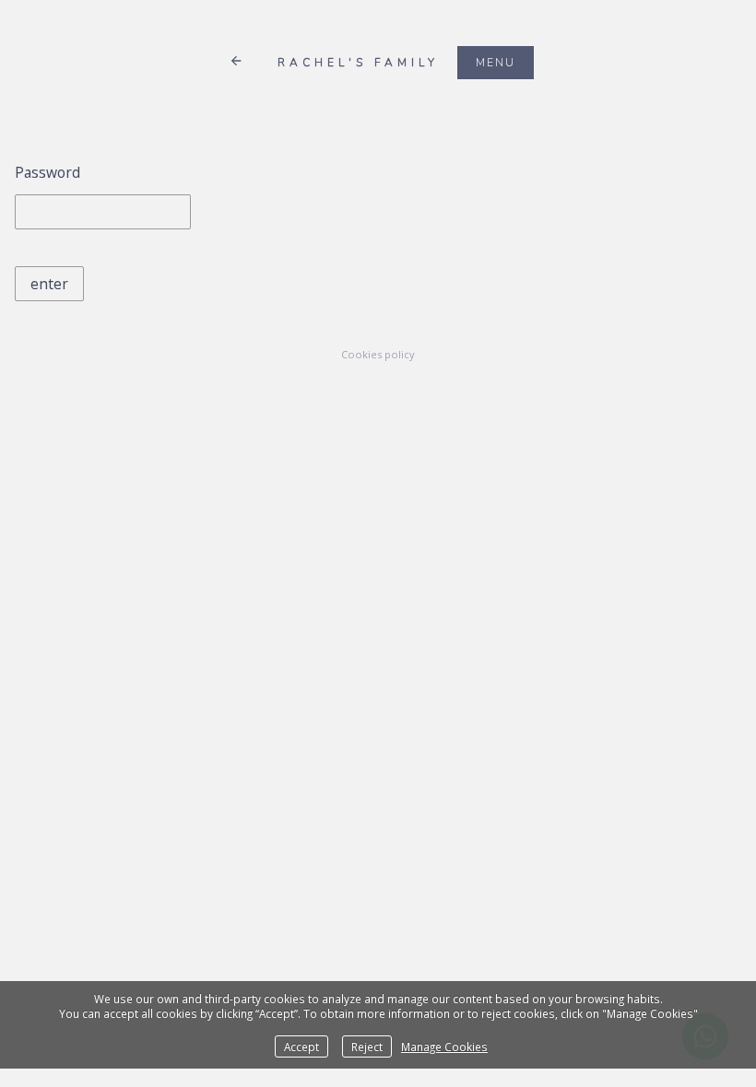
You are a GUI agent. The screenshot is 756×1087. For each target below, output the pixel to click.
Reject (367, 1046)
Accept (301, 1046)
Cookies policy (378, 354)
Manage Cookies (444, 1046)
